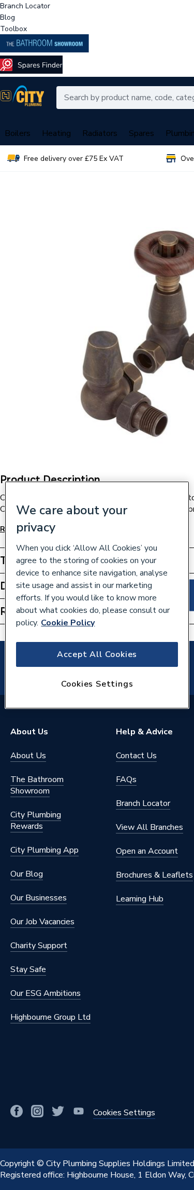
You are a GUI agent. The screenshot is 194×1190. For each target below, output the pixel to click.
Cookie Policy (68, 622)
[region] (97, 595)
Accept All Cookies (97, 654)
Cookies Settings (97, 684)
